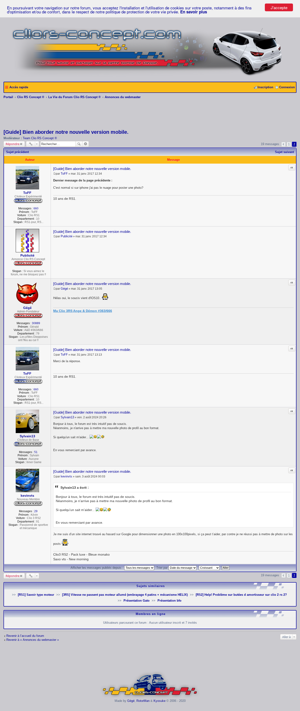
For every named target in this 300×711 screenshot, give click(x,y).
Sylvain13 (27, 436)
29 (36, 511)
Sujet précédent (17, 152)
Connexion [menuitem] (287, 87)
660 (36, 208)
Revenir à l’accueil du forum (25, 636)
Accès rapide (18, 87)
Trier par (162, 567)
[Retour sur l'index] (150, 697)
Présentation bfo (169, 600)
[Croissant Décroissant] (210, 567)
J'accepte (279, 7)
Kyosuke (159, 701)
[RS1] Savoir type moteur (36, 594)
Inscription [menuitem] (265, 87)
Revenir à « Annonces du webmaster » (32, 640)
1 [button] (289, 144)
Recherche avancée (85, 144)
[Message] (54, 173)
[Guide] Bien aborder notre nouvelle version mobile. (66, 132)
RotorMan (143, 701)
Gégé (27, 308)
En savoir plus (193, 12)
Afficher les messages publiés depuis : (97, 567)
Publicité (27, 255)
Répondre (12, 144)
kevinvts (27, 495)
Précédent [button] (283, 144)
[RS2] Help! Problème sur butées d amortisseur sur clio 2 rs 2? (241, 594)
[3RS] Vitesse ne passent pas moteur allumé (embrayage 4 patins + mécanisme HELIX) (125, 594)
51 (36, 452)
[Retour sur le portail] (150, 76)
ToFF (27, 193)
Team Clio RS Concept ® (40, 138)
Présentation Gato (137, 600)
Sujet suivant (284, 152)
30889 (36, 323)
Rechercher (78, 144)
